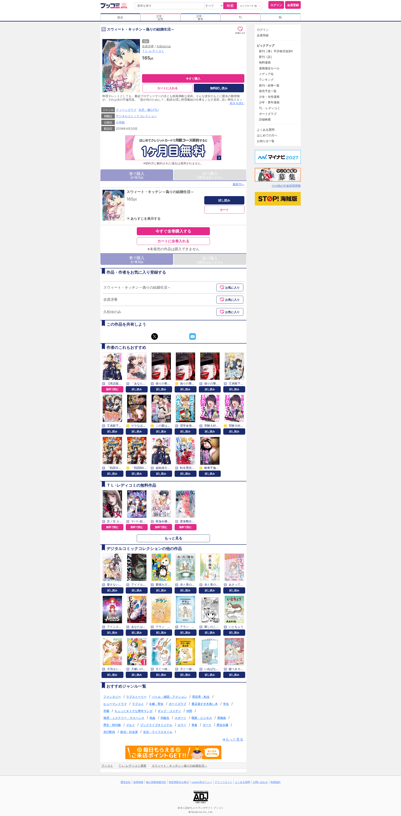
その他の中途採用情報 (286, 185)
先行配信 (109, 732)
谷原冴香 (148, 46)
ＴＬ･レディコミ (153, 51)
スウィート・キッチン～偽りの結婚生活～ (160, 192)
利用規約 (275, 782)
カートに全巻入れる (173, 241)
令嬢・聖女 (156, 704)
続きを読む (237, 103)
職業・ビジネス (202, 718)
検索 (230, 6)
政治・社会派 (129, 732)
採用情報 (138, 782)
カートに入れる (167, 88)
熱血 (152, 718)
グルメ (130, 725)
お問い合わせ (260, 782)
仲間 (189, 711)
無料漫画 (265, 62)
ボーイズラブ (177, 704)
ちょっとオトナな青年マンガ (133, 711)
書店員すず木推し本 (205, 704)
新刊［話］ (266, 56)
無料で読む (112, 389)
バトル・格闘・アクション (169, 696)
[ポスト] (154, 336)
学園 (106, 711)
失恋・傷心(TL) (148, 110)
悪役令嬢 (222, 725)
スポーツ (180, 718)
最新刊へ (238, 184)
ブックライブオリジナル (156, 725)
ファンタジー (112, 696)
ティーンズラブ (126, 110)
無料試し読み (219, 88)
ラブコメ (138, 704)
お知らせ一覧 (265, 141)
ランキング (266, 79)
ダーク (207, 725)
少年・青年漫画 (269, 102)
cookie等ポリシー (202, 782)
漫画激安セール (269, 68)
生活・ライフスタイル (157, 732)
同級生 (165, 718)
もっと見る (173, 538)
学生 (226, 704)
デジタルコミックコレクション (136, 116)
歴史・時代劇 (112, 725)
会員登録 (293, 5)
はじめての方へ (267, 135)
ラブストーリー (136, 696)
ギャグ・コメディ (169, 711)
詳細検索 (265, 119)
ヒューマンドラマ (115, 704)
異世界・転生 (201, 696)
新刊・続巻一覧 (269, 85)
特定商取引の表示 (179, 782)
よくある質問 (265, 129)
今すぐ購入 (193, 78)
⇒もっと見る (232, 739)
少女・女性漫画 (269, 96)
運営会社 (126, 782)
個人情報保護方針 (156, 782)
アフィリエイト (223, 782)
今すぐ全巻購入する (173, 231)
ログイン (276, 5)
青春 (194, 725)
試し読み (224, 200)
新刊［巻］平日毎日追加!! (276, 51)
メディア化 (266, 74)
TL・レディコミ (269, 108)
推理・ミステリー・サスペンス (123, 718)
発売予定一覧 (268, 91)
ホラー (182, 725)
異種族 (221, 718)
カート (224, 209)
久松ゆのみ (163, 46)
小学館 (120, 122)
